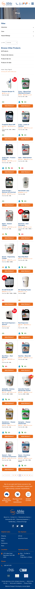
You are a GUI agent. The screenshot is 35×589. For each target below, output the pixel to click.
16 (29, 475)
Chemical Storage (22, 521)
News (2, 545)
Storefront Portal (23, 538)
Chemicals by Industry (24, 517)
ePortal (20, 536)
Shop (6, 69)
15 (27, 475)
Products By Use (6, 58)
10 (15, 475)
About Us (6, 517)
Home (2, 69)
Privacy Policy (28, 583)
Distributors (4, 543)
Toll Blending (11, 521)
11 (17, 475)
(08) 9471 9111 (7, 565)
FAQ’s (2, 541)
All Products (4, 51)
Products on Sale (6, 62)
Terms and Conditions (16, 583)
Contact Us (13, 517)
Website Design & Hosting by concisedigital (17, 586)
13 (22, 475)
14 (24, 475)
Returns (3, 538)
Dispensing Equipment (22, 519)
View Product (9, 106)
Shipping (3, 536)
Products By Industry (7, 55)
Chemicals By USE (10, 519)
